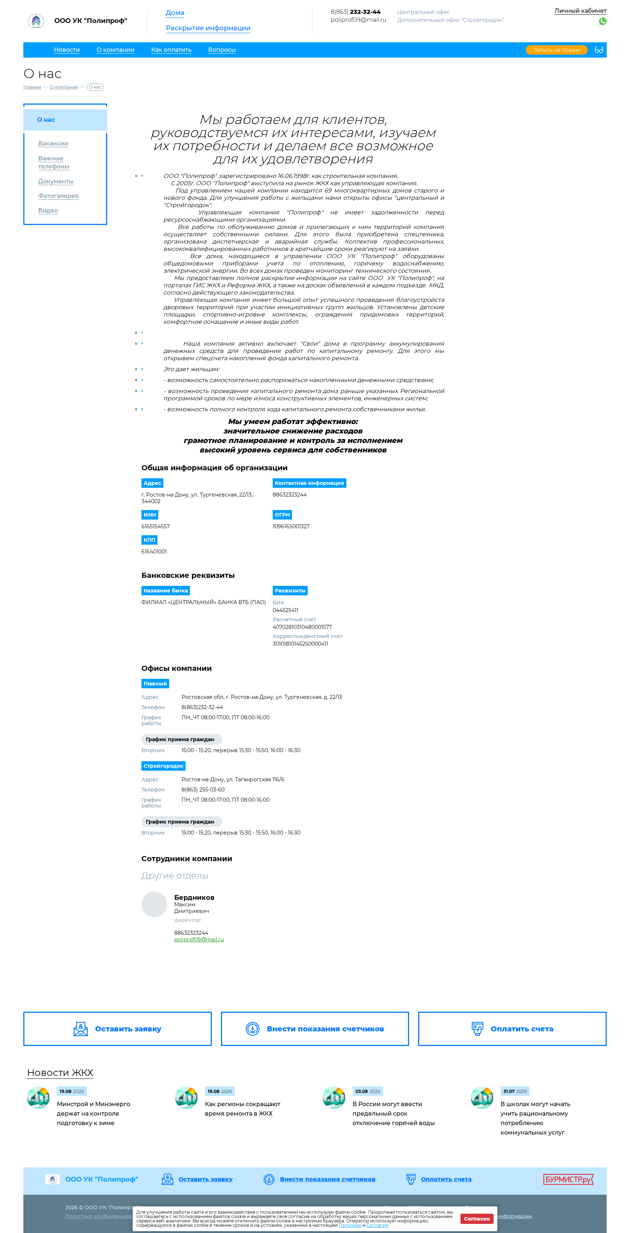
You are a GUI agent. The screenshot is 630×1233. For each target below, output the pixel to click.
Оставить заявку (206, 1179)
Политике (350, 1225)
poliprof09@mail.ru (358, 19)
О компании (64, 87)
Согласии (377, 1225)
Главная (32, 87)
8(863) (356, 11)
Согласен (477, 1219)
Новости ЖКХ (60, 1072)
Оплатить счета (446, 1179)
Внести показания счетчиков (328, 1179)
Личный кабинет (581, 10)
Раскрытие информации (208, 28)
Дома (175, 13)
